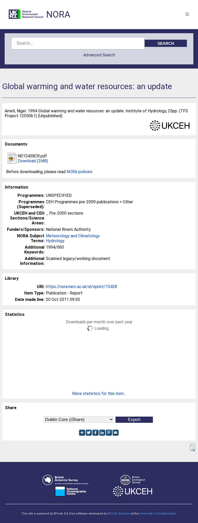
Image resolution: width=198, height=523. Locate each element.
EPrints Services (119, 513)
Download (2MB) (33, 160)
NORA (58, 14)
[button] (192, 447)
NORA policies (79, 171)
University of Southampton (157, 513)
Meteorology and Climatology (73, 235)
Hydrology (55, 240)
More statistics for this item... (99, 393)
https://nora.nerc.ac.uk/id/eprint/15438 (81, 286)
